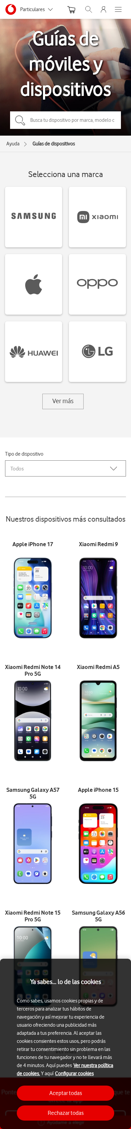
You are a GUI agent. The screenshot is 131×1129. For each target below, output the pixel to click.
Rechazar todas (66, 1112)
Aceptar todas (65, 1093)
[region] (65, 1044)
